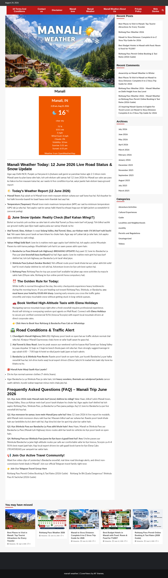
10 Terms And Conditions (19, 10)
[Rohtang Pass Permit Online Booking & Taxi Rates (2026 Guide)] (148, 519)
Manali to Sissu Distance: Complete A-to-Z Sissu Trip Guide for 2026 (138, 38)
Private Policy (138, 10)
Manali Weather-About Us (115, 10)
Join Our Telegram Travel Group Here (28, 469)
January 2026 (125, 160)
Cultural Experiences (128, 212)
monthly (122, 228)
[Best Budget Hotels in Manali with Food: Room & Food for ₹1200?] (116, 519)
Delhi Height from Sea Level (133, 92)
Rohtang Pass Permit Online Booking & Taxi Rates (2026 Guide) (37, 473)
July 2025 (123, 186)
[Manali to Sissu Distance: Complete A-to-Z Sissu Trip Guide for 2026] (84, 519)
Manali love (73, 10)
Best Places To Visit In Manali (132, 78)
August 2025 (124, 181)
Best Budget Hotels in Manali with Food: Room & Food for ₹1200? (140, 47)
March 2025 (124, 191)
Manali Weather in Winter (143, 73)
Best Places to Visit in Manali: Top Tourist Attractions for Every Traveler (137, 25)
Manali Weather (90, 10)
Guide (121, 218)
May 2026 (123, 140)
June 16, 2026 (55, 535)
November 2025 (126, 170)
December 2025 (126, 165)
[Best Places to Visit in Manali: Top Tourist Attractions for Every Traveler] (20, 519)
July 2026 (123, 129)
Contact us (42, 10)
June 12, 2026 (118, 541)
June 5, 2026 (150, 541)
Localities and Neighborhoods (132, 223)
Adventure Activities (128, 207)
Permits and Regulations (129, 233)
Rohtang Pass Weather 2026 (131, 32)
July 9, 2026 (22, 544)
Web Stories (155, 10)
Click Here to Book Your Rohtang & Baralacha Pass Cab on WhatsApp (50, 323)
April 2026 (123, 145)
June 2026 (123, 134)
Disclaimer (57, 10)
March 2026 (124, 150)
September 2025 (126, 175)
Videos (122, 244)
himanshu (12, 544)
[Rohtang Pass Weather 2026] (52, 519)
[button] (162, 10)
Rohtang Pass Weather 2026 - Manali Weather (139, 88)
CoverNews (85, 573)
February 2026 (125, 155)
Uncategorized (125, 239)
